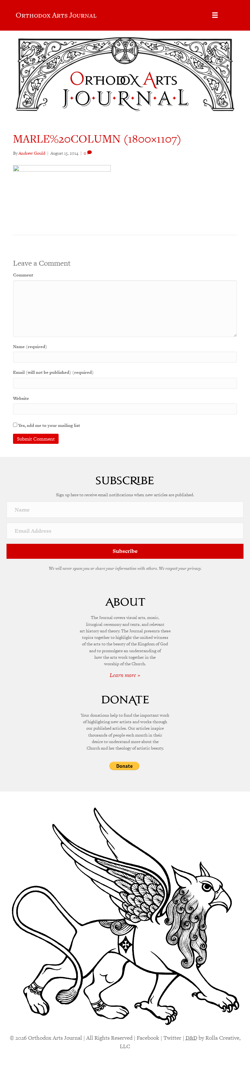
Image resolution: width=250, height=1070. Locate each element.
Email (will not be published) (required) (53, 372)
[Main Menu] (215, 15)
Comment (23, 275)
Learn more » (125, 675)
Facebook (148, 1038)
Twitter (172, 1038)
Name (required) (30, 347)
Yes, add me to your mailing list (48, 425)
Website (21, 398)
